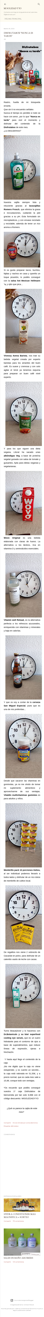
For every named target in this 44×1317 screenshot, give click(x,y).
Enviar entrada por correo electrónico (25, 1123)
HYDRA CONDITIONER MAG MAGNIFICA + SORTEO (20, 1216)
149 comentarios (18, 1262)
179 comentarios (18, 1221)
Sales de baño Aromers (18, 1257)
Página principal (13, 19)
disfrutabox (14, 1126)
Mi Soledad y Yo (12, 8)
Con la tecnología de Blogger (24, 1300)
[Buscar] (38, 3)
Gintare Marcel (29, 1305)
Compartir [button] (7, 1123)
